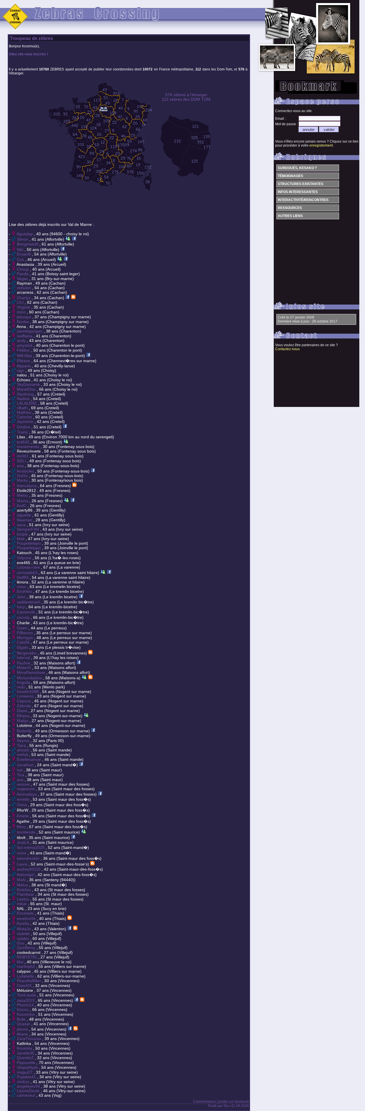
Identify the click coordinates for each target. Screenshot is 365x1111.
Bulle (22, 1019)
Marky (23, 480)
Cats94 (24, 642)
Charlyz (24, 297)
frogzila (24, 682)
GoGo (23, 475)
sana (22, 524)
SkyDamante (29, 384)
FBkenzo (25, 632)
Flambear (26, 894)
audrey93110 (29, 869)
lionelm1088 (28, 691)
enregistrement (321, 145)
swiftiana (25, 336)
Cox (21, 259)
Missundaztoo (30, 678)
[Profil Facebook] (74, 239)
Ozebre (24, 427)
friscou (23, 1009)
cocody (24, 617)
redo (21, 687)
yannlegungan (30, 331)
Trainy (23, 432)
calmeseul (26, 1095)
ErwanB (24, 254)
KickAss (24, 889)
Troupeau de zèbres (31, 38)
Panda (23, 273)
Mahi (22, 879)
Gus (21, 943)
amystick (25, 345)
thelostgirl (26, 874)
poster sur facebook (233, 1102)
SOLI (22, 461)
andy (22, 340)
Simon (23, 239)
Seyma (24, 740)
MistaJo (24, 928)
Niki (21, 249)
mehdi (23, 754)
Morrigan (25, 637)
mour (22, 586)
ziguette (24, 515)
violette (24, 933)
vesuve (24, 784)
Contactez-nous (287, 349)
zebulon (24, 287)
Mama (23, 500)
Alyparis (24, 366)
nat (20, 770)
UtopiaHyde (28, 1067)
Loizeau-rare (29, 567)
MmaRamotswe (31, 672)
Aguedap (25, 234)
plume (23, 1029)
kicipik (23, 534)
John (22, 597)
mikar (22, 903)
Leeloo (23, 899)
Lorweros (26, 696)
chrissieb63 (27, 572)
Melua (23, 885)
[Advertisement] (128, 204)
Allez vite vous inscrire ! (28, 54)
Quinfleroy (26, 947)
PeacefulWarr (29, 980)
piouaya (24, 317)
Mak (21, 538)
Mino (22, 826)
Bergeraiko (27, 653)
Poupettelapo (29, 543)
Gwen (23, 628)
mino (22, 312)
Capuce (24, 701)
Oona (22, 804)
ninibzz (24, 1081)
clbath (23, 408)
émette (24, 799)
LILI (21, 302)
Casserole (26, 612)
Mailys (23, 720)
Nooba (23, 321)
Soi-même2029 (31, 847)
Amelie (23, 816)
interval (24, 657)
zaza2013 (26, 1000)
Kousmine (26, 1014)
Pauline (24, 663)
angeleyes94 (29, 1086)
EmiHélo (25, 591)
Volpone (25, 558)
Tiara (22, 745)
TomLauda (27, 995)
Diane (23, 710)
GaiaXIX (25, 985)
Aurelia (23, 923)
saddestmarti (29, 602)
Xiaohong (26, 394)
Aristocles (26, 471)
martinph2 (26, 966)
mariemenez (28, 446)
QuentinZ (26, 1057)
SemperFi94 (28, 529)
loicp (21, 607)
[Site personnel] (73, 297)
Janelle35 (26, 1053)
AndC (22, 505)
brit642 (24, 442)
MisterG (24, 667)
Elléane (24, 360)
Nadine (24, 398)
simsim (24, 750)
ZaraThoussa (29, 1038)
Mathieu (25, 412)
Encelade (26, 913)
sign (21, 370)
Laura (23, 864)
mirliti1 (23, 456)
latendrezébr (29, 858)
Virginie (24, 307)
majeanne (26, 788)
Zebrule (24, 706)
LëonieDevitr (29, 1090)
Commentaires (204, 1102)
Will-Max (25, 355)
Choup (23, 269)
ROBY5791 (27, 957)
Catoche (25, 417)
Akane (23, 1034)
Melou (23, 495)
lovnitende (26, 832)
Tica (21, 775)
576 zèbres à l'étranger (186, 94)
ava (21, 779)
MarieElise (27, 389)
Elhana (24, 715)
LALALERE (27, 403)
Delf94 (23, 577)
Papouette (26, 1062)
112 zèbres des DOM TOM (186, 99)
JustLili (23, 842)
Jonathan (26, 765)
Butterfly (25, 731)
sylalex (23, 938)
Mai (21, 962)
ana (21, 465)
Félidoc (24, 350)
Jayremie (26, 421)
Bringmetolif (28, 244)
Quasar (24, 1023)
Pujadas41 (27, 1076)
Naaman (25, 520)
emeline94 (27, 918)
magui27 (25, 1072)
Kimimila (25, 1048)
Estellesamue (29, 759)
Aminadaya (27, 794)
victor (22, 853)
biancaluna (27, 485)
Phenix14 (26, 1005)
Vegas (23, 278)
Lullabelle (26, 976)
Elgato (23, 647)
